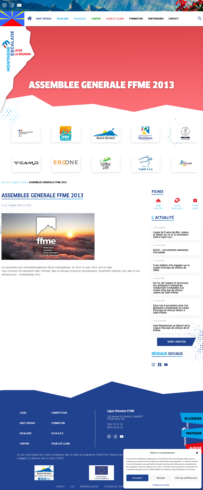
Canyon (24, 443)
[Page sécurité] (158, 200)
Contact (60, 486)
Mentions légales (89, 486)
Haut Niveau (27, 423)
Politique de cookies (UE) (117, 486)
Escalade (25, 433)
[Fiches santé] (195, 200)
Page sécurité (158, 207)
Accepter (137, 477)
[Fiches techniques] (177, 200)
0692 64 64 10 (115, 427)
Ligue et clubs (18, 182)
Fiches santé (195, 207)
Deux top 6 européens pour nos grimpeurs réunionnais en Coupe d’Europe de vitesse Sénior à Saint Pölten (171, 309)
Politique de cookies (161, 485)
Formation (58, 423)
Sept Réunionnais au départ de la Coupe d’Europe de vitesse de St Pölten (171, 328)
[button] (197, 452)
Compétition (59, 412)
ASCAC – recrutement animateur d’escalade (171, 251)
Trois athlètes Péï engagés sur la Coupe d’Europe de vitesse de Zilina (171, 268)
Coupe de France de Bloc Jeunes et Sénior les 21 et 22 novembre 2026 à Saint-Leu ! (171, 235)
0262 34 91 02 (115, 424)
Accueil (5, 182)
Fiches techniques (177, 207)
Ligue (23, 412)
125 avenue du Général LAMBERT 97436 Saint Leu (125, 418)
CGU (72, 486)
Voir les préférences (186, 477)
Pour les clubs (60, 443)
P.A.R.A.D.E (57, 433)
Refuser (161, 477)
